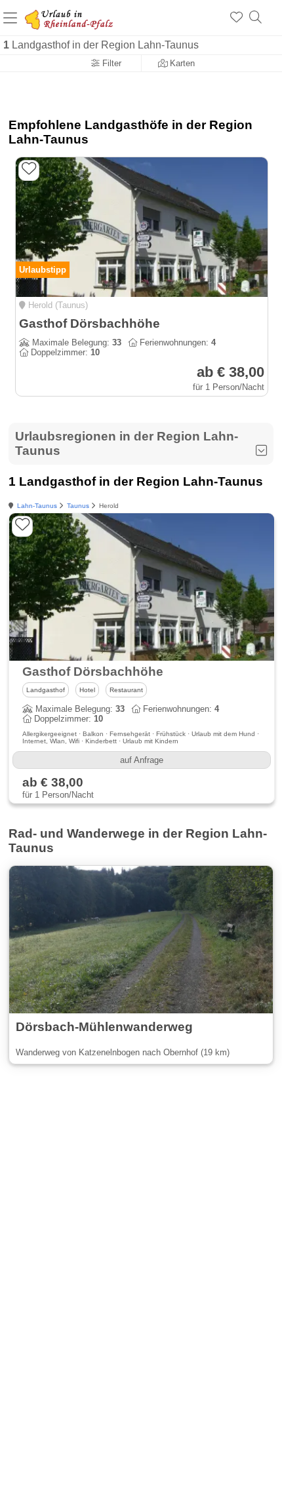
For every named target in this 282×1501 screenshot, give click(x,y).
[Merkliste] (236, 17)
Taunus (78, 505)
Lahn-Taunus (37, 505)
